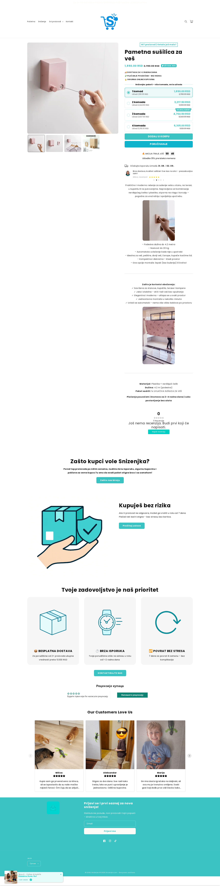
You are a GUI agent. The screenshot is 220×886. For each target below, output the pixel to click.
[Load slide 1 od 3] (156, 180)
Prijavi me (110, 831)
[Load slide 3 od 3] (161, 180)
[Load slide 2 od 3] (159, 180)
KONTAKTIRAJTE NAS (110, 673)
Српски (33, 863)
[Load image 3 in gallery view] (72, 143)
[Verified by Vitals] (31, 880)
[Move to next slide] (189, 756)
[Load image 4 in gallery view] (90, 143)
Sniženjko (95, 872)
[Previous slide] (154, 180)
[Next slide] (163, 180)
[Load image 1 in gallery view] (36, 143)
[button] (56, 21)
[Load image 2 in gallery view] (54, 143)
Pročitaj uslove (132, 525)
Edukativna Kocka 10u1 (27, 876)
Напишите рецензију (132, 695)
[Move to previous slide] (31, 756)
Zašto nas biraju (110, 480)
